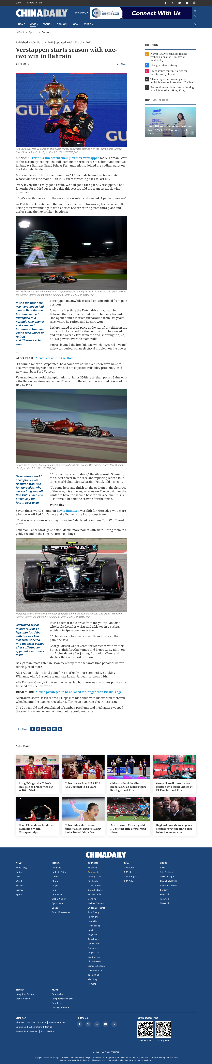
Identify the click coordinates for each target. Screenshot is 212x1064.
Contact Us (21, 1027)
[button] (148, 133)
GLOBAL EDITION (34, 2)
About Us (20, 1022)
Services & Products (36, 1022)
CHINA (18, 2)
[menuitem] (80, 13)
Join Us (48, 1027)
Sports (33, 32)
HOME (21, 24)
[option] (172, 122)
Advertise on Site (57, 1022)
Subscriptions (35, 1027)
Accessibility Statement (27, 1031)
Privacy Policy (47, 1031)
